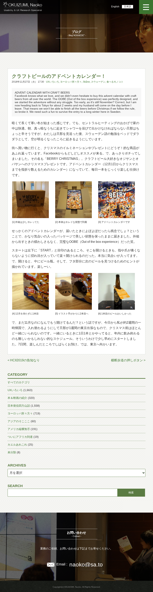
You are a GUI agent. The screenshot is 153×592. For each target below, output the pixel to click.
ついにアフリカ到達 (20, 436)
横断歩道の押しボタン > (128, 360)
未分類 (12, 452)
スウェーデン (98, 81)
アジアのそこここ (19, 421)
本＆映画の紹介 (17, 397)
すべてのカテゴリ (19, 382)
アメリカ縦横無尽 (19, 429)
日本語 (127, 6)
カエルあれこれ (17, 444)
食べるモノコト (115, 81)
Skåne (86, 81)
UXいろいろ (52, 81)
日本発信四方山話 (19, 405)
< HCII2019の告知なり (24, 360)
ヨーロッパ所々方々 (71, 81)
